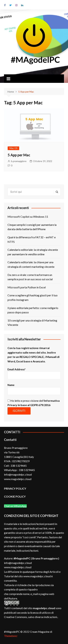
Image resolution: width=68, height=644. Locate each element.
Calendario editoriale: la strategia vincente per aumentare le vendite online (32, 252)
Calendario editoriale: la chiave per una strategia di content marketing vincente (30, 264)
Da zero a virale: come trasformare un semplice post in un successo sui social (30, 277)
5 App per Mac (19, 155)
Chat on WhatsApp (15, 506)
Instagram (16, 5)
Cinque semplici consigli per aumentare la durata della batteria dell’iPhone (31, 227)
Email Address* (16, 369)
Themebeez (10, 635)
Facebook (4, 5)
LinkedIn (22, 5)
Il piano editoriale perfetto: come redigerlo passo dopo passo (32, 310)
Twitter (10, 5)
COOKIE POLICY (15, 496)
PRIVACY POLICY (15, 488)
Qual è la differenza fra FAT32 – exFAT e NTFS (31, 239)
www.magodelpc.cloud (17, 567)
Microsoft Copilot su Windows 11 (27, 216)
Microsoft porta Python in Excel (26, 287)
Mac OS (13, 148)
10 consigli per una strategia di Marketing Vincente (32, 323)
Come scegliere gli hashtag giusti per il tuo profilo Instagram (32, 297)
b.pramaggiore (19, 161)
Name (10, 384)
